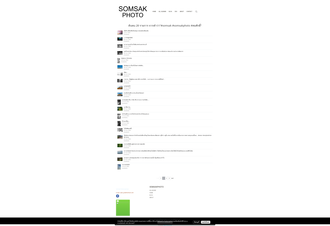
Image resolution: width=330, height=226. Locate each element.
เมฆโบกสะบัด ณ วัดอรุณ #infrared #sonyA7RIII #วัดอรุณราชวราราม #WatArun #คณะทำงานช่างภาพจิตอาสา (153, 51)
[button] (196, 11)
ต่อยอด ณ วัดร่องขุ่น (126, 58)
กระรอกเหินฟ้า (126, 164)
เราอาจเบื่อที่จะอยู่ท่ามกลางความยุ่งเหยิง (134, 144)
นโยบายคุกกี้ (131, 223)
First (157, 178)
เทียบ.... (126, 72)
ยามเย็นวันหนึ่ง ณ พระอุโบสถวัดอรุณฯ (134, 93)
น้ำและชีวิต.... (126, 121)
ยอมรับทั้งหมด (205, 222)
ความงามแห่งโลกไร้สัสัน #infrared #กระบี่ (135, 44)
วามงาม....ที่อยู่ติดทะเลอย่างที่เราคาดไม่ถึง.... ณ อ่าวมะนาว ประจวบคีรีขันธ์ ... (144, 79)
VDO (176, 11)
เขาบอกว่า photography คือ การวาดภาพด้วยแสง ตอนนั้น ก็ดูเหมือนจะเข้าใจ (144, 158)
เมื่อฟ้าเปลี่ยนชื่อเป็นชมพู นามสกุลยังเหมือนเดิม (136, 31)
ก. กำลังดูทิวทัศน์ (128, 37)
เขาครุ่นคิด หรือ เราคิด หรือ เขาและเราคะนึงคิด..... (135, 100)
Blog (170, 11)
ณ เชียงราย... (127, 107)
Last (172, 178)
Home (154, 11)
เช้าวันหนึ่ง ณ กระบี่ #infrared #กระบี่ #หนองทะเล (135, 114)
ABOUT (152, 197)
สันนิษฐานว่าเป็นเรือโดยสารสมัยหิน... (134, 65)
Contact (189, 11)
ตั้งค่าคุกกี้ (196, 222)
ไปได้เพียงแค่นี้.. (128, 128)
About (182, 11)
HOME (151, 193)
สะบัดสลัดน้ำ (127, 86)
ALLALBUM (153, 190)
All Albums (162, 11)
